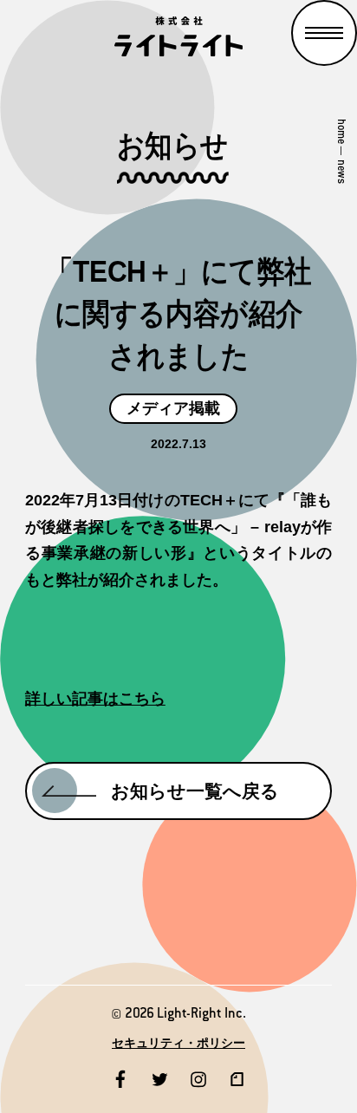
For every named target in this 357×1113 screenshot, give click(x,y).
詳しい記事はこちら (95, 698)
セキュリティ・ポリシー (178, 1043)
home (341, 131)
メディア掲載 (173, 408)
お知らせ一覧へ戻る (195, 791)
